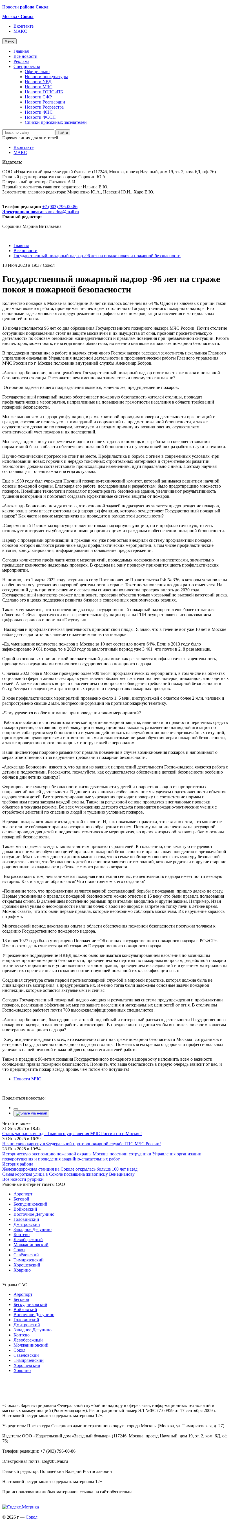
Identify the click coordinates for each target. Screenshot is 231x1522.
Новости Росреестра (44, 107)
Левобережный (28, 1239)
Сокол (19, 1249)
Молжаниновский (31, 1244)
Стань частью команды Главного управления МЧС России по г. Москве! (72, 1133)
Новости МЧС (38, 86)
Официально (37, 71)
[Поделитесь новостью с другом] (31, 1113)
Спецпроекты (27, 66)
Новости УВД (38, 81)
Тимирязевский (29, 1259)
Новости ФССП (40, 117)
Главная (21, 51)
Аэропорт (23, 1193)
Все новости (25, 56)
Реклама (21, 61)
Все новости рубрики (23, 1179)
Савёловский (26, 1254)
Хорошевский (27, 1265)
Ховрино (22, 1270)
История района (17, 1164)
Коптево (22, 1234)
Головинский (26, 1219)
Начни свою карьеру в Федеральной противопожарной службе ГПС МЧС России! (81, 1143)
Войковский (25, 1209)
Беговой (21, 1199)
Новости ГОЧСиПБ (44, 91)
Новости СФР (38, 96)
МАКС (20, 31)
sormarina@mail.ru (62, 211)
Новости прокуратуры (46, 76)
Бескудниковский (30, 1204)
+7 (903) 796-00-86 (39, 209)
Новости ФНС (39, 112)
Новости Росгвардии (45, 102)
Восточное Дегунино (34, 1214)
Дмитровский (27, 1224)
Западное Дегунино (33, 1229)
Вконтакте (24, 26)
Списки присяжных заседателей (56, 122)
